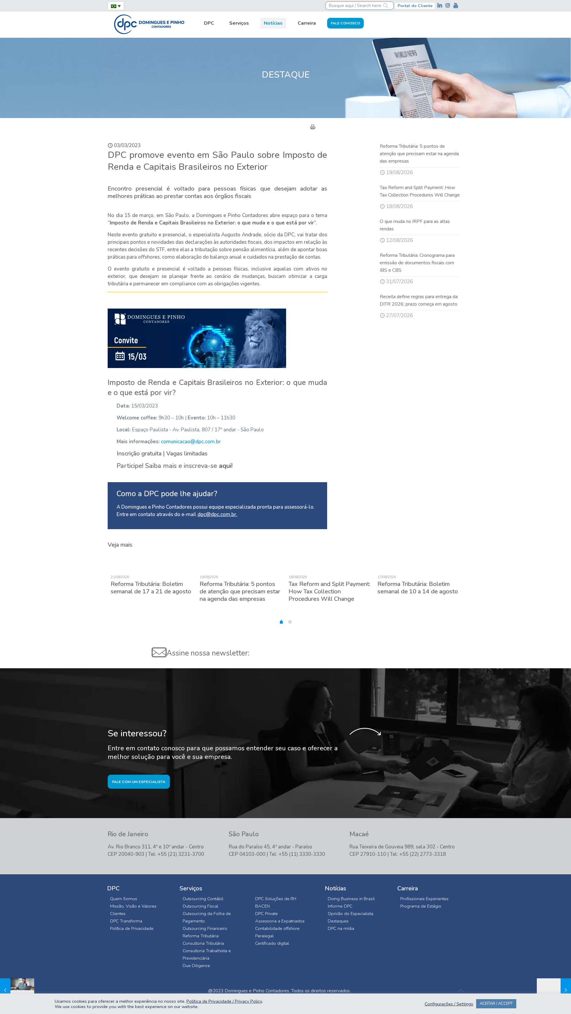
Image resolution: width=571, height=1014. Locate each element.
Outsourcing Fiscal (200, 906)
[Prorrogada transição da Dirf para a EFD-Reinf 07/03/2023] (554, 990)
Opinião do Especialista (350, 913)
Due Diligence (196, 966)
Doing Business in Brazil (351, 899)
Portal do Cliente (415, 6)
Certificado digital (272, 943)
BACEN (262, 906)
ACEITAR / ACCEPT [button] (496, 1003)
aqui (225, 465)
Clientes (118, 913)
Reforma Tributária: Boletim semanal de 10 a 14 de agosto (417, 587)
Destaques (338, 921)
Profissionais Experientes (424, 899)
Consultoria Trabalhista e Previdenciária (207, 954)
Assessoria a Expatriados (280, 921)
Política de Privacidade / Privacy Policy (224, 1001)
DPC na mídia (341, 928)
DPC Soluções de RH (275, 899)
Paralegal (264, 936)
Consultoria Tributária (203, 943)
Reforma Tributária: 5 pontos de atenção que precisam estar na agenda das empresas (419, 153)
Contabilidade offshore (277, 928)
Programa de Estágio (420, 906)
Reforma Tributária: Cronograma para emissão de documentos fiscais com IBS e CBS (417, 262)
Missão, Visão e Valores (133, 906)
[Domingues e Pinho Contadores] (149, 23)
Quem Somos (123, 899)
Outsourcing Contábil (203, 899)
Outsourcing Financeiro (205, 928)
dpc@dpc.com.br (216, 514)
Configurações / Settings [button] (449, 1004)
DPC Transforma (126, 921)
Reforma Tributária (201, 936)
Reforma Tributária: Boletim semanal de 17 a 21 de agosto (151, 587)
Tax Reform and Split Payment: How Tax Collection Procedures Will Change (329, 591)
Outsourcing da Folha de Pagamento (207, 917)
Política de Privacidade (131, 928)
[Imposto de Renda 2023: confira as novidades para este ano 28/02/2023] (17, 990)
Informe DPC (340, 906)
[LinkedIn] (440, 5)
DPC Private (266, 913)
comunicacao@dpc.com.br (191, 441)
